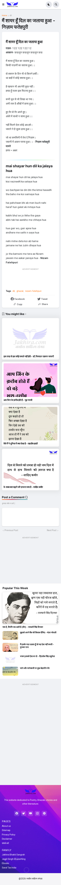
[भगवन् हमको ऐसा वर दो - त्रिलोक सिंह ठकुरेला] (10, 659)
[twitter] (23, 813)
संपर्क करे (5, 843)
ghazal (20, 291)
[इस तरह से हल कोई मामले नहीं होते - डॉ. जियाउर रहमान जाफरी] (30, 336)
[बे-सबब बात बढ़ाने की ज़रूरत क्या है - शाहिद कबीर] (30, 467)
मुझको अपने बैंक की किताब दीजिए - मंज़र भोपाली (38, 632)
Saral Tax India (9, 867)
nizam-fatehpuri (33, 291)
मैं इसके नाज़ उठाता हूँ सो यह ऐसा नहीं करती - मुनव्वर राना (37, 645)
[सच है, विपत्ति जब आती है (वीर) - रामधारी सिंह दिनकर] (30, 608)
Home (4, 15)
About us (6, 826)
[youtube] (30, 813)
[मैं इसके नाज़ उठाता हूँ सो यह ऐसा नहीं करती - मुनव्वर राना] (10, 647)
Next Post (51, 530)
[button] (4, 4)
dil (11, 15)
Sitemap (6, 830)
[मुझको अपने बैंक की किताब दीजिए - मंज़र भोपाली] (10, 635)
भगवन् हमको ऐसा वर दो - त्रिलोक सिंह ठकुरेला (37, 656)
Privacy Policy (8, 834)
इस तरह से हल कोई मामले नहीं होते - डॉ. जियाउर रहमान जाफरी (29, 356)
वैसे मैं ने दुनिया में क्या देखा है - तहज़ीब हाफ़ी (21, 443)
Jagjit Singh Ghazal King (13, 859)
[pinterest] (44, 813)
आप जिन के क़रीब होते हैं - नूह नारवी (18, 400)
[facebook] (16, 813)
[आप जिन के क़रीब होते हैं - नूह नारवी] (30, 380)
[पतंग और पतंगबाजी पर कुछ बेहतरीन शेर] (10, 671)
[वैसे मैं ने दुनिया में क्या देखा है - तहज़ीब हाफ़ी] (30, 423)
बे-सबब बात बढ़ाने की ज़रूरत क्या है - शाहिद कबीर (23, 487)
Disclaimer (7, 839)
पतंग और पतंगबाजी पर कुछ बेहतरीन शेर (35, 668)
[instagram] (37, 813)
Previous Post (11, 530)
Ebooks (5, 863)
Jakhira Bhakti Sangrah (13, 854)
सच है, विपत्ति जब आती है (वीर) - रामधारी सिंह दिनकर (23, 627)
